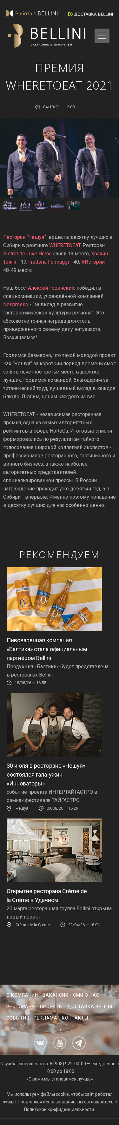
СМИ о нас (86, 995)
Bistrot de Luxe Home (27, 254)
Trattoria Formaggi (49, 262)
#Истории (93, 262)
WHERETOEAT (64, 245)
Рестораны (21, 1006)
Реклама (45, 1018)
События (17, 1018)
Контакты (75, 1018)
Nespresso (15, 304)
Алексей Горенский (51, 288)
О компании (22, 995)
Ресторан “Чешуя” (24, 237)
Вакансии (56, 995)
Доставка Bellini (89, 1006)
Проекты (51, 1006)
